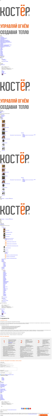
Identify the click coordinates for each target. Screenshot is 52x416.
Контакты (1, 397)
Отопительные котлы (3, 385)
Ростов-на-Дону (5, 286)
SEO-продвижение (5, 410)
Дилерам (1, 396)
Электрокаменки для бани (3, 384)
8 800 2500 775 (2, 55)
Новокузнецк (5, 282)
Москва (4, 280)
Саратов (4, 289)
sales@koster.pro (10, 342)
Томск (4, 291)
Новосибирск (5, 283)
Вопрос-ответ (2, 391)
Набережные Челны (6, 281)
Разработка (1, 410)
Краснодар (4, 278)
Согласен (2, 415)
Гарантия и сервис (2, 389)
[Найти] (1, 35)
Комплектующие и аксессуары (9, 239)
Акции (1, 392)
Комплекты (6, 253)
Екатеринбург (5, 275)
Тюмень (4, 292)
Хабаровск (4, 294)
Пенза (4, 285)
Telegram (3, 311)
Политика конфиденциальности (12, 409)
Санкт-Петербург (5, 288)
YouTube (3, 72)
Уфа (3, 293)
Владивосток (5, 273)
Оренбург (4, 284)
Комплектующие (2, 386)
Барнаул (4, 272)
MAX (2, 70)
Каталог (4, 228)
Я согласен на (7, 374)
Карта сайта (1, 398)
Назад (5, 227)
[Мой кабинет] (0, 197)
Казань (4, 277)
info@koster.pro (3, 64)
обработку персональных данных (9, 374)
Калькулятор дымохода (3, 390)
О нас (1, 394)
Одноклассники (4, 73)
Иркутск (4, 276)
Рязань (4, 287)
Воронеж (4, 274)
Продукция (1, 382)
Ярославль (4, 295)
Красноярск (4, 279)
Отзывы (1, 395)
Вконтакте (3, 71)
